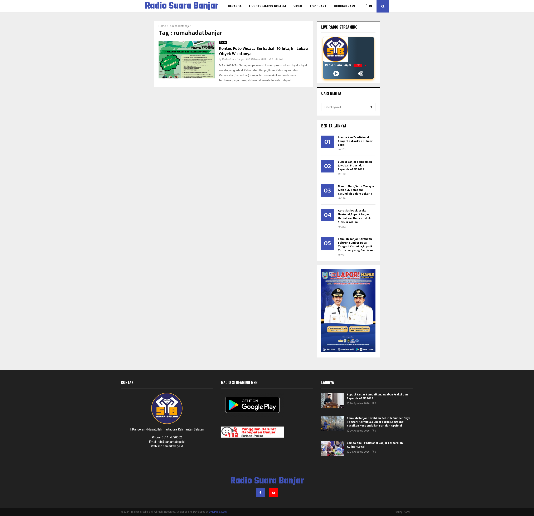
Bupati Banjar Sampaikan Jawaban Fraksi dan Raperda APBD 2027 (355, 165)
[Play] (336, 73)
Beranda (235, 6)
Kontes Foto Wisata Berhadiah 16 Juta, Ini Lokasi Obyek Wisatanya (263, 51)
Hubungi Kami (344, 6)
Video (297, 6)
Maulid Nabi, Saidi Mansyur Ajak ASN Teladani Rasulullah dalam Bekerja (356, 190)
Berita (223, 42)
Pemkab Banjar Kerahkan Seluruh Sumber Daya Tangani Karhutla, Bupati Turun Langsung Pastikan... (356, 245)
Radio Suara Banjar (182, 6)
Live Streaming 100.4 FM (267, 6)
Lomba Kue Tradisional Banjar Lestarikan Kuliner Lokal (355, 141)
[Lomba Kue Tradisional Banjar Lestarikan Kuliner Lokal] (332, 448)
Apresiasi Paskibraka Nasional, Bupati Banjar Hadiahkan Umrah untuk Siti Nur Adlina (354, 216)
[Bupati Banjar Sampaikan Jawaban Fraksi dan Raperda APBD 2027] (332, 400)
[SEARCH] (370, 107)
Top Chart (318, 6)
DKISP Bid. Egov (218, 511)
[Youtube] (371, 6)
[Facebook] (367, 6)
